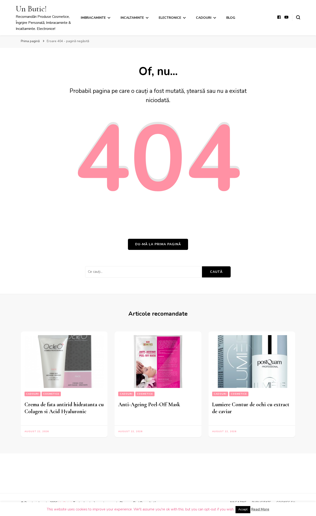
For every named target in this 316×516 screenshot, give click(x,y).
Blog (230, 18)
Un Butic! (31, 9)
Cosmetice (51, 394)
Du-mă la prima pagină (158, 244)
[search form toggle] (298, 17)
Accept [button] (243, 509)
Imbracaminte (93, 18)
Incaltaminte (132, 18)
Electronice (170, 18)
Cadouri (203, 18)
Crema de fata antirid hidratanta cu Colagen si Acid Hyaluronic (64, 408)
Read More (260, 509)
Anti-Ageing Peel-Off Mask (149, 404)
